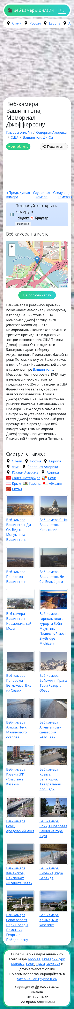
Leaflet (63, 286)
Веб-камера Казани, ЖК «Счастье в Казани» (15, 776)
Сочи (52, 478)
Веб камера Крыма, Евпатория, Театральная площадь (50, 779)
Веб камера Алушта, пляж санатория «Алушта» (50, 729)
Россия (35, 23)
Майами (17, 964)
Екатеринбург (53, 959)
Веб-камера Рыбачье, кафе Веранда (51, 873)
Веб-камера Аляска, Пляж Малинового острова (16, 729)
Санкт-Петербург (26, 478)
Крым (16, 483)
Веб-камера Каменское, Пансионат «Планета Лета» (19, 875)
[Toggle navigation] (62, 10)
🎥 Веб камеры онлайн (30, 10)
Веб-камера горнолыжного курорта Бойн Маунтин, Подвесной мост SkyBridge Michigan (52, 628)
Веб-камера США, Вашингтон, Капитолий (53, 524)
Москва (34, 959)
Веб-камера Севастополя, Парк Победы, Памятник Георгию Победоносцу (17, 927)
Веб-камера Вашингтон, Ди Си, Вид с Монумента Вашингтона (18, 529)
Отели (16, 23)
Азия (15, 466)
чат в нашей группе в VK (37, 979)
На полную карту (37, 295)
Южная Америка (25, 472)
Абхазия (55, 483)
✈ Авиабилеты (18, 147)
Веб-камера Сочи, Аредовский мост (20, 826)
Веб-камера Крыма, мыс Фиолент (49, 920)
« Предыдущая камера (18, 195)
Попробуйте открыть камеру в (36, 208)
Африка (53, 472)
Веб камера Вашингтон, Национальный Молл (18, 621)
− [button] (11, 253)
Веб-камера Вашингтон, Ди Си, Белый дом (51, 576)
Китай (17, 489)
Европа (54, 23)
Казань (35, 483)
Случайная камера (41, 195)
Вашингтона (43, 369)
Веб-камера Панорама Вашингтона (16, 576)
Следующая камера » (62, 195)
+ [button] (11, 246)
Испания (53, 964)
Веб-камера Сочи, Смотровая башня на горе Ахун (53, 828)
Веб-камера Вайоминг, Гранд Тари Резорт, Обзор (53, 683)
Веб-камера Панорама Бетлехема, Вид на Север (18, 683)
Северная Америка (43, 466)
